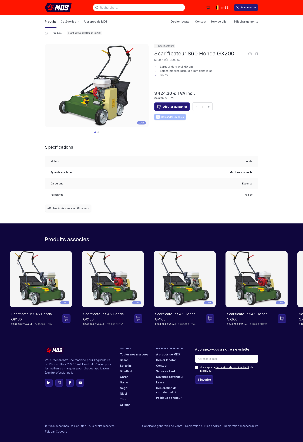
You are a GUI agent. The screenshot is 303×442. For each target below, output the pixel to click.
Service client (165, 371)
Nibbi (123, 393)
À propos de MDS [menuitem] (95, 21)
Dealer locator (166, 360)
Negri (123, 388)
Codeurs (61, 431)
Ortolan (125, 405)
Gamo (124, 382)
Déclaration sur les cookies (203, 426)
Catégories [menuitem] (68, 21)
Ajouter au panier (175, 106)
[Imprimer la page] (250, 53)
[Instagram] (59, 383)
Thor (123, 399)
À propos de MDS (168, 354)
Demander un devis (172, 116)
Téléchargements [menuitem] (246, 21)
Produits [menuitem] (50, 21)
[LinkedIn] (49, 383)
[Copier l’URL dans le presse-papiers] (256, 53)
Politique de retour (169, 398)
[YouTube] (80, 383)
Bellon (124, 360)
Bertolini (126, 365)
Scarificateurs (166, 45)
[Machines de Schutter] (46, 33)
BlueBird (126, 371)
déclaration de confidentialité (232, 367)
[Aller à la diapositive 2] (98, 132)
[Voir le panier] (208, 7)
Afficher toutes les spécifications (68, 208)
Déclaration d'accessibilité (241, 426)
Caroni (124, 377)
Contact (161, 365)
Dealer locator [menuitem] (181, 21)
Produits (57, 33)
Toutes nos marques (134, 354)
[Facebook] (70, 383)
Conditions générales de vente (162, 426)
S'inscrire (204, 379)
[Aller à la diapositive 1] (95, 132)
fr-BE (224, 7)
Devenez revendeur (170, 377)
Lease (141, 123)
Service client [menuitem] (219, 21)
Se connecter (248, 7)
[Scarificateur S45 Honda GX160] (113, 288)
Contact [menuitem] (200, 21)
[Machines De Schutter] (58, 7)
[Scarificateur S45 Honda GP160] (41, 288)
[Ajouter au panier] (66, 318)
